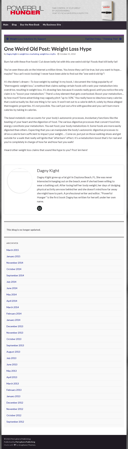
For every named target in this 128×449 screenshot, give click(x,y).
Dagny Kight (12, 54)
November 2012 (14, 408)
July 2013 (11, 358)
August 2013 (13, 351)
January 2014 (13, 319)
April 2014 (11, 300)
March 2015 (12, 250)
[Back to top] (120, 441)
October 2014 (13, 269)
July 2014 (11, 281)
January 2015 (13, 256)
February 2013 (14, 389)
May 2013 (11, 370)
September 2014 (15, 275)
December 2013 (14, 326)
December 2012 (14, 402)
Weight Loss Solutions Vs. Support (28, 38)
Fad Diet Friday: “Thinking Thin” (102, 38)
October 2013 (13, 339)
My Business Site (52, 24)
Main (5, 24)
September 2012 (15, 421)
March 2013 (12, 383)
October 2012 (13, 415)
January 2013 (13, 396)
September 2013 (15, 345)
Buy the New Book (29, 24)
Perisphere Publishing (25, 442)
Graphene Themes (27, 445)
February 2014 (14, 313)
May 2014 (11, 294)
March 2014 (12, 307)
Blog (14, 24)
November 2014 (14, 262)
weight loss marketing (29, 54)
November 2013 (14, 332)
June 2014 (11, 288)
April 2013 (11, 377)
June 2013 (11, 364)
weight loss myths (48, 54)
